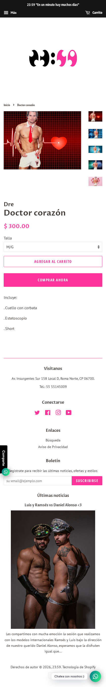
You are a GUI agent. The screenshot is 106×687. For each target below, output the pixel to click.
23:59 (56, 667)
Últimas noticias (53, 495)
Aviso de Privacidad (53, 447)
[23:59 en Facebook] (48, 413)
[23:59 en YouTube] (68, 413)
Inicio (7, 105)
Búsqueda (53, 440)
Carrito (97, 12)
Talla (8, 237)
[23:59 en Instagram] (58, 413)
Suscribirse (87, 480)
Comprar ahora (53, 279)
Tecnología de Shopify (79, 667)
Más (13, 12)
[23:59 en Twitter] (37, 413)
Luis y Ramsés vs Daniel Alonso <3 (53, 505)
